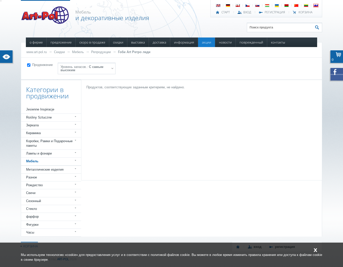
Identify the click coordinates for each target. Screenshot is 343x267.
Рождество (34, 185)
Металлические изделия (45, 169)
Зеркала (32, 125)
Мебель (78, 52)
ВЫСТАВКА (138, 42)
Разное (31, 177)
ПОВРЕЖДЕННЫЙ (251, 42)
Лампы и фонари (39, 153)
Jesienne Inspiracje (40, 109)
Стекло (31, 209)
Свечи (30, 193)
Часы (30, 232)
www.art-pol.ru (36, 52)
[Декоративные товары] (45, 22)
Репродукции (101, 52)
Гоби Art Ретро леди (134, 52)
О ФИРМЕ (36, 42)
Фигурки (32, 224)
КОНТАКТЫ (278, 42)
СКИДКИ (118, 42)
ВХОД (247, 12)
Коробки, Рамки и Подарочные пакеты (49, 143)
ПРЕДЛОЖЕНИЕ (61, 42)
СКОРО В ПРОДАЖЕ (92, 42)
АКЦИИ (206, 42)
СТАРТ (225, 12)
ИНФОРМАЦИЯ (184, 42)
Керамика (33, 133)
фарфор (32, 216)
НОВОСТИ (225, 42)
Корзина (305, 12)
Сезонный (33, 201)
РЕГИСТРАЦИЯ (275, 12)
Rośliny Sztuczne (39, 117)
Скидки (59, 52)
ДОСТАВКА (159, 42)
